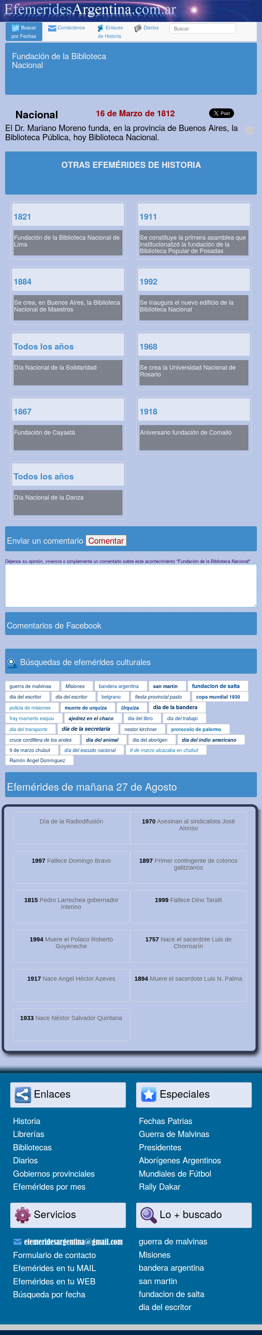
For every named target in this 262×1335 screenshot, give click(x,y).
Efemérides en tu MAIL (54, 1267)
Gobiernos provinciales (54, 1173)
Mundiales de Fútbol (175, 1173)
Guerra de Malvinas (174, 1133)
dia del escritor (165, 1306)
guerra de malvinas (173, 1241)
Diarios (150, 27)
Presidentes (160, 1147)
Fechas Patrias (165, 1120)
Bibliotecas (32, 1147)
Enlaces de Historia (110, 31)
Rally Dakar (159, 1186)
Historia (26, 1120)
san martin (158, 1280)
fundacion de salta (171, 1293)
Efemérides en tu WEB (54, 1281)
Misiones (155, 1254)
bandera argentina (171, 1267)
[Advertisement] (131, 82)
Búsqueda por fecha (49, 1294)
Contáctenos (70, 27)
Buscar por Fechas (24, 31)
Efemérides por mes (49, 1186)
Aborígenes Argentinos (180, 1160)
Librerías (28, 1133)
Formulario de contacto (54, 1254)
